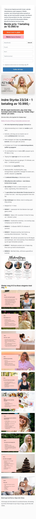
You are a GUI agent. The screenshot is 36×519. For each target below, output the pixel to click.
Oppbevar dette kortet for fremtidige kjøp (16, 64)
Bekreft (30, 42)
